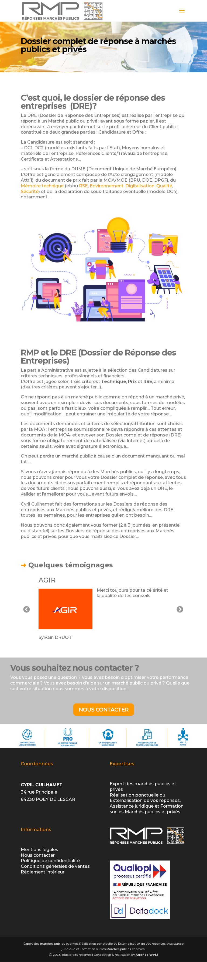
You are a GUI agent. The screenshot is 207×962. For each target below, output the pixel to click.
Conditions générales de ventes (55, 866)
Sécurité (30, 191)
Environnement (106, 185)
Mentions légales (39, 849)
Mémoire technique (42, 185)
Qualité (164, 185)
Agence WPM (147, 955)
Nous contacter (104, 709)
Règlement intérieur (42, 872)
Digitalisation (139, 185)
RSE (83, 185)
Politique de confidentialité (50, 860)
